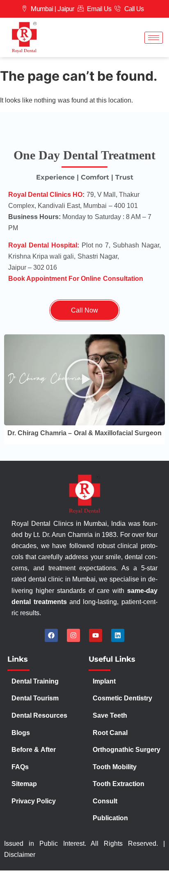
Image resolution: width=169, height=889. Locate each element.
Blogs (20, 732)
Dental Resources (39, 715)
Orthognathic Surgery (126, 749)
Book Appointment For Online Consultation (75, 278)
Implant (104, 681)
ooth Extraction (120, 783)
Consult (105, 801)
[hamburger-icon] (153, 38)
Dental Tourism (35, 698)
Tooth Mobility (115, 766)
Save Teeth (110, 715)
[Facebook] (51, 635)
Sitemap (24, 783)
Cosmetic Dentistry (122, 698)
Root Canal (110, 732)
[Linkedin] (117, 635)
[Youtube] (95, 635)
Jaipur (65, 9)
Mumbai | (43, 9)
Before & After (33, 749)
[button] (84, 379)
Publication (110, 817)
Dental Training (35, 681)
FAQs (20, 766)
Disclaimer (19, 854)
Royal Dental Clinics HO (45, 194)
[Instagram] (73, 635)
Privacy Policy (34, 801)
